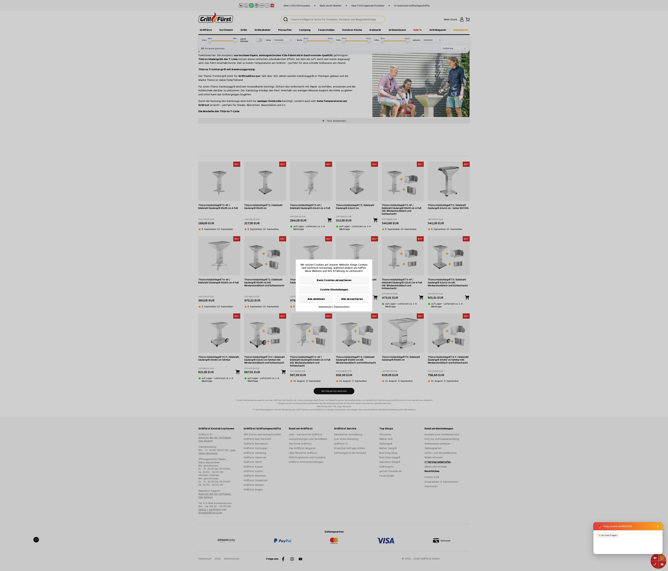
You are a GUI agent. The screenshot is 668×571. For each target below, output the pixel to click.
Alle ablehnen (316, 299)
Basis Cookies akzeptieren (334, 280)
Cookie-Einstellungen (334, 289)
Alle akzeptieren (352, 299)
